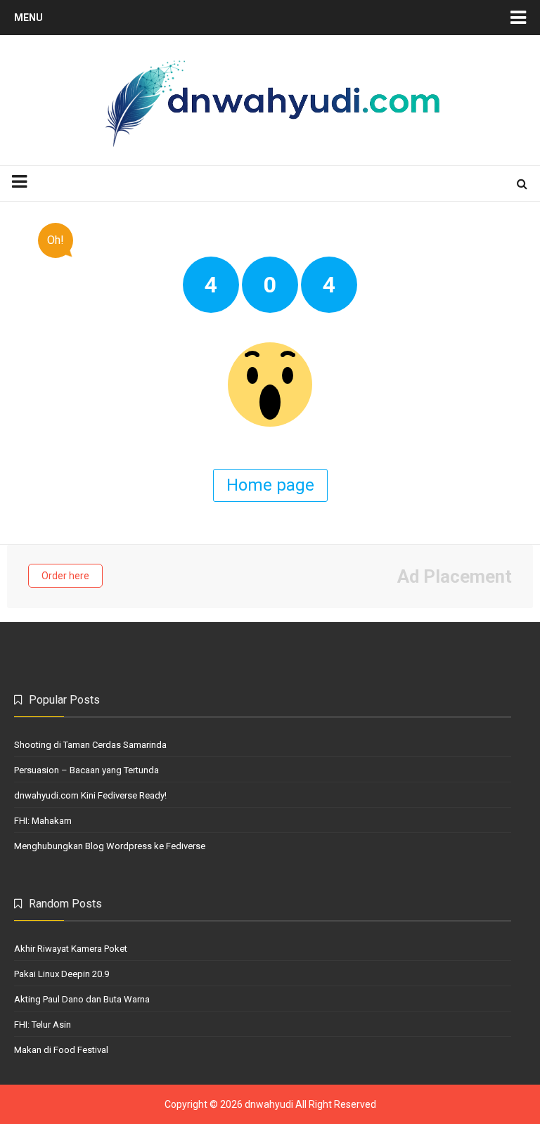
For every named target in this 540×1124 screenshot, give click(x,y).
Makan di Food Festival (61, 1050)
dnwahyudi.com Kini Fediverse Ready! (90, 795)
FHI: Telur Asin (42, 1024)
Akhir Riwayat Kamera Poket (70, 948)
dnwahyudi (269, 1104)
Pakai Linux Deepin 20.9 (61, 974)
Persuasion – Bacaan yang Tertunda (86, 770)
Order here (65, 575)
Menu (28, 17)
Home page (270, 485)
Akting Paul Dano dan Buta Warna (82, 999)
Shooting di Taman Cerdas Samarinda (90, 744)
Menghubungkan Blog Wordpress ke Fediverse (109, 846)
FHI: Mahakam (43, 820)
